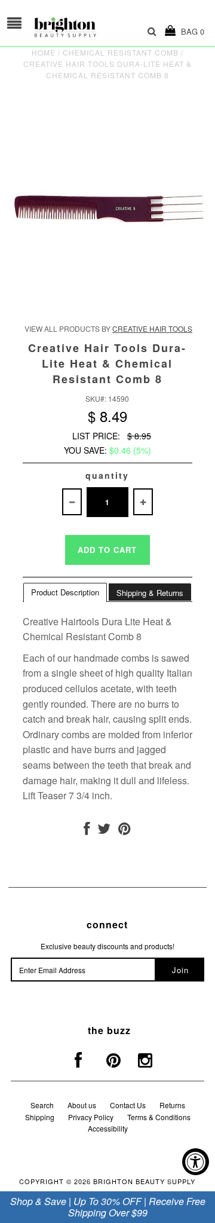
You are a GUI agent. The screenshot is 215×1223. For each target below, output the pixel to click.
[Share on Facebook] (87, 830)
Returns (172, 1105)
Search (42, 1105)
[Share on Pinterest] (124, 830)
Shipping (39, 1117)
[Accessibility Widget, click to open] (195, 1161)
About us (81, 1105)
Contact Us (128, 1105)
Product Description (65, 592)
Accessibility (108, 1128)
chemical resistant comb (121, 52)
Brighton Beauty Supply (144, 1181)
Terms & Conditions (159, 1117)
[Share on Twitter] (103, 830)
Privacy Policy (90, 1117)
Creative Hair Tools (152, 328)
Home (44, 52)
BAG (190, 31)
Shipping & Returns (149, 592)
